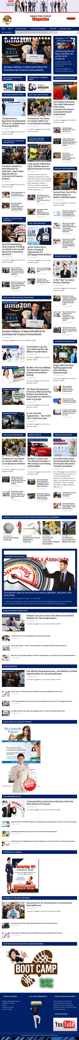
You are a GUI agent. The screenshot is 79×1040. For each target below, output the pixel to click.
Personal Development (63, 435)
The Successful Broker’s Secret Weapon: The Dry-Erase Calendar (68, 389)
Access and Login (65, 29)
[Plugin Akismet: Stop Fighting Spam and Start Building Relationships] (65, 354)
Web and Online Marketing (65, 168)
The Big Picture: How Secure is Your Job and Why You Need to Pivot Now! (69, 330)
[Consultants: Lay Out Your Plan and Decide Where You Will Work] (13, 354)
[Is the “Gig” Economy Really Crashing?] (65, 269)
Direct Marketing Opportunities (15, 611)
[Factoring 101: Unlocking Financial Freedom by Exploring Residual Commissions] (6, 694)
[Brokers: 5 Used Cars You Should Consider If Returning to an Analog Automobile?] (39, 447)
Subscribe (53, 29)
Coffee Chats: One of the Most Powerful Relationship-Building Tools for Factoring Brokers (69, 142)
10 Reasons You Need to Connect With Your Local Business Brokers (39, 121)
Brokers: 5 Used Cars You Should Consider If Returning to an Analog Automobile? (39, 462)
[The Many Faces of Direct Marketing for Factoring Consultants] (6, 638)
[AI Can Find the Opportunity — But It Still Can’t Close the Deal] (13, 420)
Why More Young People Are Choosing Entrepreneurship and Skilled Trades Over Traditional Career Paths (69, 300)
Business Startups (10, 666)
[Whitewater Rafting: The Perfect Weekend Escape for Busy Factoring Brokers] (31, 496)
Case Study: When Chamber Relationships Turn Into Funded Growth (43, 212)
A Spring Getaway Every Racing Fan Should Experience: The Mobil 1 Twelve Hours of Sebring (43, 483)
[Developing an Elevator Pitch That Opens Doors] (57, 130)
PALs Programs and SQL (12, 796)
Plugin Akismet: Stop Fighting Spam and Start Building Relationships (63, 369)
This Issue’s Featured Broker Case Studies (36, 139)
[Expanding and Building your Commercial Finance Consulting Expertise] (6, 834)
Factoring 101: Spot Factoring (10, 539)
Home (3, 29)
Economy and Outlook (63, 256)
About (10, 29)
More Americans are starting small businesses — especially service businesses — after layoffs (69, 316)
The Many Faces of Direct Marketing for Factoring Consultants (30, 636)
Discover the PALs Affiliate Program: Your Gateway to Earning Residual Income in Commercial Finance (44, 822)
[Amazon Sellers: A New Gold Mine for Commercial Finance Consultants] (26, 50)
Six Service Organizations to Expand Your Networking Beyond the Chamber (68, 156)
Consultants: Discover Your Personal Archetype (69, 494)
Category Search (20, 29)
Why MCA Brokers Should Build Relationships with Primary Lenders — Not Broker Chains (17, 207)
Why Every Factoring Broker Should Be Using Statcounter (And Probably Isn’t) (69, 213)
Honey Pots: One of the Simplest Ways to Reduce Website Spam (64, 194)
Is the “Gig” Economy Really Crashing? (63, 281)
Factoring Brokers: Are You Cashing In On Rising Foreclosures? (18, 194)
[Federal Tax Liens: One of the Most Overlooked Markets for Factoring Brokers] (13, 622)
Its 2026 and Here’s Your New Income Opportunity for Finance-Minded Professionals (38, 711)
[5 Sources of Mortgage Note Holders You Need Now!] (31, 270)
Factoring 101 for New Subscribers (16, 898)
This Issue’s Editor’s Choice (13, 95)
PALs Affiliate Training (38, 29)
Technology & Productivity (65, 341)
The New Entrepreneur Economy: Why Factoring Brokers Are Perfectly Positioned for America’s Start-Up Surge (38, 394)
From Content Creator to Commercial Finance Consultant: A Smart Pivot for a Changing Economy (41, 701)
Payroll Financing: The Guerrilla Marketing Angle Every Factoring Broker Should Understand (18, 285)
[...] (42, 190)
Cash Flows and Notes (37, 223)
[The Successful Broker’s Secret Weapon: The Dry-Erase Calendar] (57, 388)
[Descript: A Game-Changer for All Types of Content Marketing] (57, 401)
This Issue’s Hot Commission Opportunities (13, 141)
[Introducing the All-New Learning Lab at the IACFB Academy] (65, 43)
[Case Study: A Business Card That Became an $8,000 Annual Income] (39, 153)
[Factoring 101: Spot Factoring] (12, 528)
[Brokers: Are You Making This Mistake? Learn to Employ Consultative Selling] (13, 374)
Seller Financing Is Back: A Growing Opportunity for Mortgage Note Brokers (39, 251)
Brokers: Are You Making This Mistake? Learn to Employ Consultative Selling (38, 371)
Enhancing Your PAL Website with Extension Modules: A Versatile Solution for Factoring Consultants (43, 841)
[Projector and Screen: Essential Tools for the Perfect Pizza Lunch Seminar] (57, 412)
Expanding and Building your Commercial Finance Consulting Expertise (34, 831)
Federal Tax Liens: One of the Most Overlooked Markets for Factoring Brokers (50, 616)
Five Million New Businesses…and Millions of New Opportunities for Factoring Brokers (51, 672)
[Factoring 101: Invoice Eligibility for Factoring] (32, 528)
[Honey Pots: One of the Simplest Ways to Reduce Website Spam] (65, 181)
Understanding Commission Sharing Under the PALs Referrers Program (49, 802)
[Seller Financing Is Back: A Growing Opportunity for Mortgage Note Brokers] (39, 236)
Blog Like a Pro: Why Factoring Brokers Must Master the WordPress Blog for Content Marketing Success (68, 243)
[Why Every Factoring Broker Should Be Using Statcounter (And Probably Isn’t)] (57, 213)
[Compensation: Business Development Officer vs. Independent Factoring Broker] (14, 107)
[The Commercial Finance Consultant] (39, 11)
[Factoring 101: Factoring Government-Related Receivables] (51, 528)
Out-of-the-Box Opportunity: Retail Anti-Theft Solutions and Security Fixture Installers (17, 271)
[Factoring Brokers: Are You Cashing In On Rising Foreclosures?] (6, 195)
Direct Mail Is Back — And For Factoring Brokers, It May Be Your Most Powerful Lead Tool (18, 495)
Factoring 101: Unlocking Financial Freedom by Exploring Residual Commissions (36, 691)
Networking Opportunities (65, 78)
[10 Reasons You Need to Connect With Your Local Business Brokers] (39, 107)
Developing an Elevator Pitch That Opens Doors (68, 129)
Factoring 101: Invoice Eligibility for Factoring (31, 540)
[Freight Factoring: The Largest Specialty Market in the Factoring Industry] (6, 925)
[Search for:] (67, 32)
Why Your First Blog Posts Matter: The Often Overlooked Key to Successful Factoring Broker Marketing (69, 227)
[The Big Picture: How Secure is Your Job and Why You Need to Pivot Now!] (57, 330)
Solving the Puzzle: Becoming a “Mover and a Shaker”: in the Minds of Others (69, 506)
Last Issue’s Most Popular (38, 95)
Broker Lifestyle (35, 435)
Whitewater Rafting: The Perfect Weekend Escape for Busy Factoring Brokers (43, 496)
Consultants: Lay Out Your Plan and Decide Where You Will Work (37, 349)
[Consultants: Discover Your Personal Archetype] (57, 495)
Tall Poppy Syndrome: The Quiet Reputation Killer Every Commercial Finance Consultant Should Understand (64, 108)
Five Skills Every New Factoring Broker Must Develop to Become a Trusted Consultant (64, 462)
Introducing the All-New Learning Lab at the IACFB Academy (65, 55)
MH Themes (55, 1035)
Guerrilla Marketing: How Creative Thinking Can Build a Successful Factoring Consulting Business (13, 249)
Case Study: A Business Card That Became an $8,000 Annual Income (39, 166)
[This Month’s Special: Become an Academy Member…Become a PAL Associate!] (39, 571)
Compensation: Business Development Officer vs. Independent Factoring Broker (14, 122)
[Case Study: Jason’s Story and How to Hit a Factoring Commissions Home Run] (31, 197)
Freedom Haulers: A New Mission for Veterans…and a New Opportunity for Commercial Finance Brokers (12, 172)
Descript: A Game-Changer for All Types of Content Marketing (69, 400)
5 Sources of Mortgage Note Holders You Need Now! (44, 269)
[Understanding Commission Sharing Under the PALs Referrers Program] (13, 808)
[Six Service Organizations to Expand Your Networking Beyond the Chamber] (57, 155)
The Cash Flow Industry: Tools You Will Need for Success (43, 280)
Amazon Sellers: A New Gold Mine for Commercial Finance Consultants (25, 69)
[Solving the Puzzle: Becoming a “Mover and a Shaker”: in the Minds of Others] (57, 506)
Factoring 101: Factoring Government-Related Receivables (51, 541)
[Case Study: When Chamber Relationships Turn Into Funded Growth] (31, 212)
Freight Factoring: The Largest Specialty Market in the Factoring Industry (34, 923)
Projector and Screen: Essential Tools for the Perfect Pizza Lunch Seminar (69, 412)
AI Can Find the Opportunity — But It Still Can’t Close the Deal (38, 416)
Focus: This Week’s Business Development (18, 297)
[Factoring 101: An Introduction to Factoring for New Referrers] (13, 910)
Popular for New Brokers (13, 435)
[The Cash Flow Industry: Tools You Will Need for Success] (31, 281)
